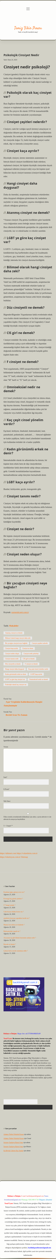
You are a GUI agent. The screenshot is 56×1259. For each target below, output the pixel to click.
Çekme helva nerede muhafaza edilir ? (16, 951)
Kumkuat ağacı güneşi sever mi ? (14, 892)
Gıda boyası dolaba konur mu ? (14, 912)
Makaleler (13, 626)
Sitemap (24, 857)
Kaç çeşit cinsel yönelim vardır (38, 669)
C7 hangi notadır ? (9, 905)
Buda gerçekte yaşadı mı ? (12, 931)
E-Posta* (6, 789)
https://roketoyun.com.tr (10, 857)
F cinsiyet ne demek (31, 664)
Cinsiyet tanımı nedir (11, 659)
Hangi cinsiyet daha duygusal (14, 669)
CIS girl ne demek (29, 659)
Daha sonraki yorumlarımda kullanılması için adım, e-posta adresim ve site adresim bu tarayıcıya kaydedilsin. (27, 818)
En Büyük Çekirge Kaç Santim (13, 1151)
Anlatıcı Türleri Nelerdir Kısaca (14, 1134)
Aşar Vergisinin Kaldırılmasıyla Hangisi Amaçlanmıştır (23, 704)
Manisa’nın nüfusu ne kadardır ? (14, 925)
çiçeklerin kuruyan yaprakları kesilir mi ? (17, 918)
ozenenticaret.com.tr (20, 612)
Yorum (6, 747)
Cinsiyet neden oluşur (12, 654)
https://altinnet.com (8, 853)
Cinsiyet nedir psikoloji (31, 654)
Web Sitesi (7, 801)
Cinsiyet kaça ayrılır (11, 648)
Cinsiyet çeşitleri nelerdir (40, 643)
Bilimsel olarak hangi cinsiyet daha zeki (17, 638)
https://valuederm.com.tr (27, 853)
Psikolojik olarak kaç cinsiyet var (15, 685)
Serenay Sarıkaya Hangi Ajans (13, 1142)
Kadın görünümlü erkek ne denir (15, 674)
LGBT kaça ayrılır (36, 674)
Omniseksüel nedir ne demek (38, 679)
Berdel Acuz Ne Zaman (16, 715)
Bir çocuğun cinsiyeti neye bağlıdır (16, 643)
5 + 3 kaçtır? (8, 826)
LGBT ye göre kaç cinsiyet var (15, 679)
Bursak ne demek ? (10, 944)
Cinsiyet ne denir (27, 648)
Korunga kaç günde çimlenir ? (13, 899)
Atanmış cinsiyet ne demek (13, 633)
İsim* (5, 777)
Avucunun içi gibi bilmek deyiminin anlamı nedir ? (20, 938)
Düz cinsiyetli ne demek (13, 664)
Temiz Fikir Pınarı (28, 28)
